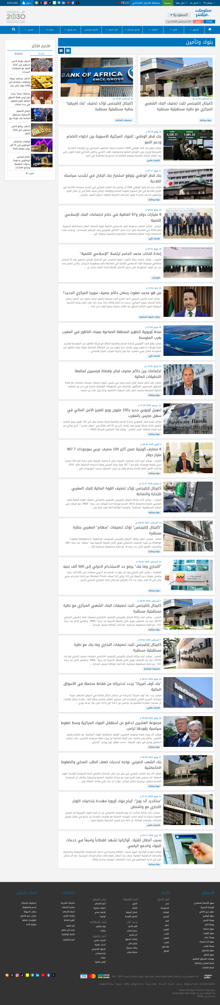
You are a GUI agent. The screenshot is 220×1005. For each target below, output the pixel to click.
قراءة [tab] (41, 54)
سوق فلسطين (208, 950)
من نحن (179, 984)
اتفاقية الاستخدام (207, 984)
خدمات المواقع (137, 984)
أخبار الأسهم (100, 903)
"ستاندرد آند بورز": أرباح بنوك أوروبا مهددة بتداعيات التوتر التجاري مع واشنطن (116, 804)
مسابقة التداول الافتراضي (146, 3)
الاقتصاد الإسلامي (91, 29)
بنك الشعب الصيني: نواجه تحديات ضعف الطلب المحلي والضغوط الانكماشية (111, 765)
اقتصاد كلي (154, 238)
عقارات (103, 931)
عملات (103, 958)
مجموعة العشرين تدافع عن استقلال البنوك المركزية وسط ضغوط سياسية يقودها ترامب (111, 725)
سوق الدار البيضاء (206, 942)
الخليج (134, 903)
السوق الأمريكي (99, 949)
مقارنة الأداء (31, 924)
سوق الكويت (208, 933)
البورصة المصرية (207, 907)
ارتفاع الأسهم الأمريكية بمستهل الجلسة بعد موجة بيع (19, 114)
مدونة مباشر (132, 952)
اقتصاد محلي (100, 912)
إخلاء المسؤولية (191, 984)
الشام (134, 908)
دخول (28, 3)
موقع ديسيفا (151, 984)
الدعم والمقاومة (29, 907)
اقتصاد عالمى (153, 160)
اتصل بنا (194, 3)
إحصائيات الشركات (28, 903)
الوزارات (156, 278)
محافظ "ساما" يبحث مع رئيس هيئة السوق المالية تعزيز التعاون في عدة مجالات (19, 99)
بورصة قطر (209, 924)
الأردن (166, 934)
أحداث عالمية (100, 945)
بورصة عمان (209, 937)
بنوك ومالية (205, 120)
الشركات (154, 29)
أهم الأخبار (132, 926)
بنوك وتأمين (101, 926)
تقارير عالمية (100, 962)
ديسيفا (119, 984)
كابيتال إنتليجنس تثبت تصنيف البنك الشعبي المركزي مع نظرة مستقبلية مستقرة (179, 106)
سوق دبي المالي (206, 912)
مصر (167, 903)
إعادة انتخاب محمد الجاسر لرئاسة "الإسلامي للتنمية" (120, 253)
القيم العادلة (69, 920)
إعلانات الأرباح (69, 916)
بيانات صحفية (131, 948)
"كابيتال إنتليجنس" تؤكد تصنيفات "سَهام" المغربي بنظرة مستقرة (117, 530)
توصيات (103, 916)
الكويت (166, 929)
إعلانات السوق (131, 939)
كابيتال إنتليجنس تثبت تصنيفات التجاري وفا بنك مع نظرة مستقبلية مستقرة (117, 647)
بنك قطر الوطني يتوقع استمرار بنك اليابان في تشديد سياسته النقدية (112, 178)
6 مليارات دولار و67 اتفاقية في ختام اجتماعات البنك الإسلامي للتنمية (113, 217)
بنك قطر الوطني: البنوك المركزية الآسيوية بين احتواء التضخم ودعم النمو (114, 139)
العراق (166, 951)
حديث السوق (71, 29)
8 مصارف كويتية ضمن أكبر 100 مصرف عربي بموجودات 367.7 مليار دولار (114, 452)
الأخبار (175, 29)
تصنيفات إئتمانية (124, 120)
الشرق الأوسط (131, 916)
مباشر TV (49, 29)
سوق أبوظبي (208, 916)
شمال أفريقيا (131, 912)
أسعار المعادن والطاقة (204, 963)
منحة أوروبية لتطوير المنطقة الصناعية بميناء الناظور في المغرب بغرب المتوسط (111, 334)
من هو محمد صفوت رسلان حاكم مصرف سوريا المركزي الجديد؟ (112, 293)
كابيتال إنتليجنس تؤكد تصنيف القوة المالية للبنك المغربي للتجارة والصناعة (116, 491)
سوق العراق (209, 955)
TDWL (209, 22)
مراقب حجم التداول (28, 916)
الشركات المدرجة (68, 903)
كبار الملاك (70, 926)
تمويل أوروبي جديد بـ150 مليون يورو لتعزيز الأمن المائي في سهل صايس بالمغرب (114, 413)
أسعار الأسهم (69, 912)
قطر (167, 921)
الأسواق (195, 29)
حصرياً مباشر (132, 931)
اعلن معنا (180, 3)
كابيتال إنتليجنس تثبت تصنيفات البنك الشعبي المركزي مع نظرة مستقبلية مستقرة (112, 608)
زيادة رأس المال (68, 930)
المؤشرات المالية (29, 920)
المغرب (166, 938)
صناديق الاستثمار (133, 29)
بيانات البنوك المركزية (149, 317)
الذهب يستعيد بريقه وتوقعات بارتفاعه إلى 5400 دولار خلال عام (19, 82)
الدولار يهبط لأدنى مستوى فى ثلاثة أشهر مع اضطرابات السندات (21, 66)
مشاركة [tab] (19, 54)
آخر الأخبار (133, 935)
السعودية (165, 908)
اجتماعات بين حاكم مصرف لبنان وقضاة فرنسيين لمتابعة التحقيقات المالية (118, 374)
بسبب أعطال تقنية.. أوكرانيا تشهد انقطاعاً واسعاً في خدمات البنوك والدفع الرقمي (113, 843)
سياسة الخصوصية (106, 984)
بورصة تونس (209, 946)
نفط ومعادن (100, 953)
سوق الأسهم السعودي (204, 903)
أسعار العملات (208, 967)
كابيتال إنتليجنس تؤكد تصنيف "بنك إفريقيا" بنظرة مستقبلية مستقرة (99, 106)
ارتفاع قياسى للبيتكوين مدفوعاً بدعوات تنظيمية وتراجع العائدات (21, 162)
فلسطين (165, 947)
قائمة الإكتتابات (68, 934)
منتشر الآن (132, 943)
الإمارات (166, 912)
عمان (167, 925)
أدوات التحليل (113, 29)
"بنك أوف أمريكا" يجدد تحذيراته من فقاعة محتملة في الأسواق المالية (112, 686)
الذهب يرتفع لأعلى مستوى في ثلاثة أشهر (21, 130)
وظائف (126, 984)
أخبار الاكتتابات (69, 940)
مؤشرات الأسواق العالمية (203, 959)
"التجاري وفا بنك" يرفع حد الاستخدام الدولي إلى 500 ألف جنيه (112, 566)
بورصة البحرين (208, 920)
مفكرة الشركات (68, 907)
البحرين (166, 916)
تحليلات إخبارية (100, 908)
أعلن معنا (162, 984)
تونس (166, 942)
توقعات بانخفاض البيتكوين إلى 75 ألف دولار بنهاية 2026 (20, 145)
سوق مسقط (208, 929)
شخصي (30, 29)
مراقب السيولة (30, 912)
